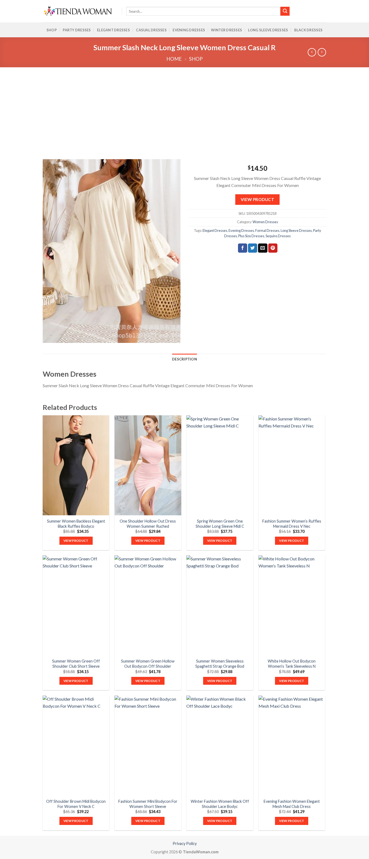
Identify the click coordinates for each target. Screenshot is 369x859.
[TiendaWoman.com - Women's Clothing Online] (78, 11)
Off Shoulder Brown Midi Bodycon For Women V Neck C (76, 804)
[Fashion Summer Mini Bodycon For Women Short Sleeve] (148, 746)
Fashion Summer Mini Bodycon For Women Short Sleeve (147, 804)
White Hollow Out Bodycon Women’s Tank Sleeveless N (292, 664)
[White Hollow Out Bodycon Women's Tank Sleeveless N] (292, 605)
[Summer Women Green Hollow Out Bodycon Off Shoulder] (148, 605)
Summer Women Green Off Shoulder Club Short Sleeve (76, 664)
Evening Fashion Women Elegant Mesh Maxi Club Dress (292, 804)
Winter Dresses (226, 30)
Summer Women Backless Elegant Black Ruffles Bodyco (76, 524)
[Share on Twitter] (252, 248)
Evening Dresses (189, 30)
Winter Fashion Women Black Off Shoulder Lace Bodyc (220, 804)
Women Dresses (265, 222)
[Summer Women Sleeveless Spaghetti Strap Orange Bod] (219, 605)
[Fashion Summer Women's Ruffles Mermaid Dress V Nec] (292, 465)
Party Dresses (77, 30)
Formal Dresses (267, 230)
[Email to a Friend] (262, 248)
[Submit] (285, 11)
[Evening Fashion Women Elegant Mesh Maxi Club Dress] (292, 746)
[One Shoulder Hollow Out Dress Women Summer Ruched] (148, 465)
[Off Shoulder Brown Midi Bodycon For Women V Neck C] (76, 746)
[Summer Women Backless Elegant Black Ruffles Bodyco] (76, 465)
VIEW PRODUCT (257, 199)
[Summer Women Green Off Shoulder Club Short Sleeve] (76, 605)
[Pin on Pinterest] (272, 248)
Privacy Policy (185, 843)
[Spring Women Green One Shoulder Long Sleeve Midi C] (219, 465)
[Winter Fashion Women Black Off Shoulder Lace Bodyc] (219, 746)
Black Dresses (308, 30)
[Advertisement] (184, 108)
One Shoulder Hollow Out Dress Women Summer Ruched (148, 524)
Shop (51, 30)
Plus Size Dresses (251, 236)
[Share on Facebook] (242, 248)
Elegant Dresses (113, 30)
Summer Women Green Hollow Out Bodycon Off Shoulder (148, 664)
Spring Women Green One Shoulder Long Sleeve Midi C (220, 524)
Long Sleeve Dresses (268, 30)
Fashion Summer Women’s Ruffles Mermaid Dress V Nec (291, 524)
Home (174, 59)
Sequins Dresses (278, 236)
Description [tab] (184, 359)
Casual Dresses (151, 30)
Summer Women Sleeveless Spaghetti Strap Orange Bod (219, 664)
